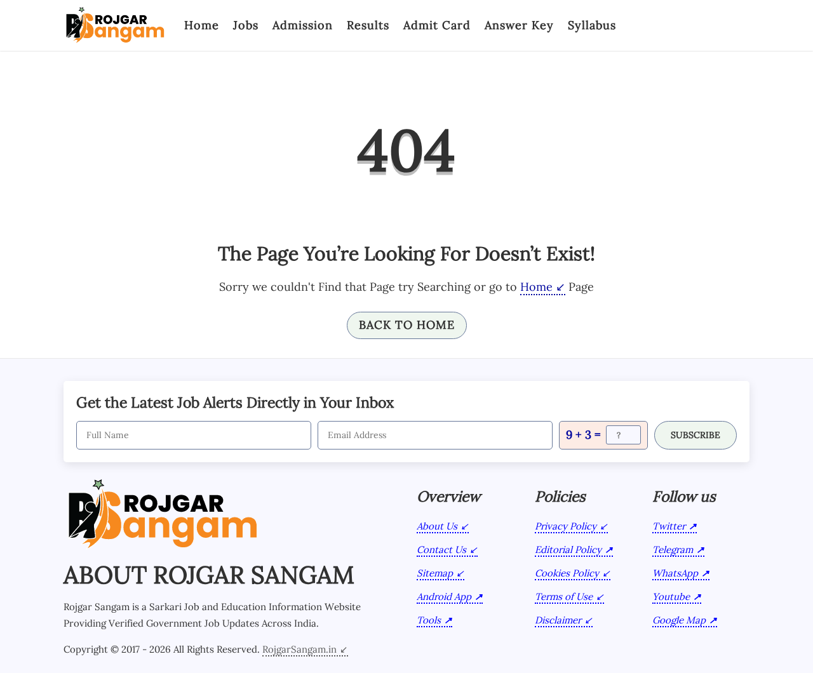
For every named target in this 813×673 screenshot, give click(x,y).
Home (201, 25)
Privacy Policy (565, 526)
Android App (444, 596)
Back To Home (407, 324)
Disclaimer (558, 620)
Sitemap (435, 573)
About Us (437, 526)
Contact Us (441, 549)
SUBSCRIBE (695, 435)
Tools (429, 620)
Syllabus (592, 25)
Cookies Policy (567, 573)
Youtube (671, 596)
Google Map (679, 620)
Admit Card (437, 25)
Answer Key (519, 25)
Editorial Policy (568, 549)
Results (368, 25)
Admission (302, 25)
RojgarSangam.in (299, 649)
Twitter (668, 526)
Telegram (672, 549)
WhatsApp (675, 573)
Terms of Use (564, 596)
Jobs (246, 25)
